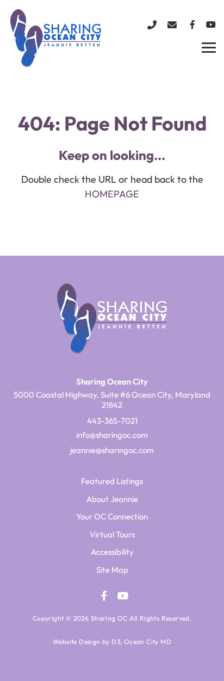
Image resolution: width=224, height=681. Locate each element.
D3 (115, 641)
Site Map (112, 570)
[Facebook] (192, 24)
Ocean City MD (147, 641)
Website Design (77, 641)
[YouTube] (211, 24)
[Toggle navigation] (209, 47)
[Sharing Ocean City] (56, 37)
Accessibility (112, 552)
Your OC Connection (112, 516)
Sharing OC (109, 618)
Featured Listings (112, 481)
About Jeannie (112, 499)
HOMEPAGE (112, 194)
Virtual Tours (112, 534)
